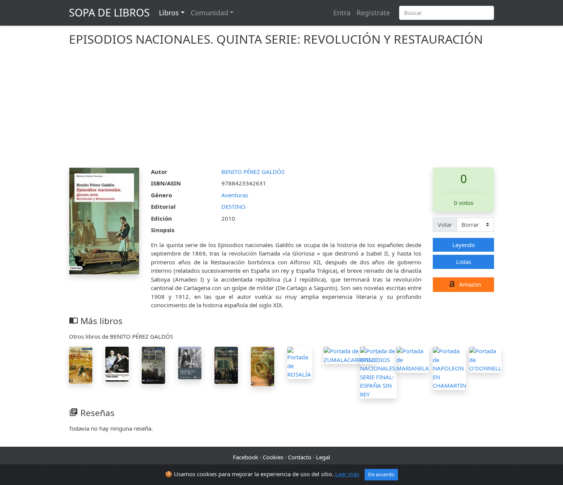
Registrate (373, 12)
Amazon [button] (469, 284)
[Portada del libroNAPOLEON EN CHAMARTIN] (449, 367)
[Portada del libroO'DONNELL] (485, 359)
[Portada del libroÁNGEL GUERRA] (189, 362)
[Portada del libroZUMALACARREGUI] (349, 355)
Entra (341, 12)
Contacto (299, 457)
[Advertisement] (281, 110)
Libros (169, 12)
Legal (323, 457)
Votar (445, 224)
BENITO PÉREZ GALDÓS (253, 171)
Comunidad (209, 12)
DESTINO (233, 206)
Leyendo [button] (463, 245)
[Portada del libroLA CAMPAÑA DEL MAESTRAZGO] (80, 364)
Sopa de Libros (109, 12)
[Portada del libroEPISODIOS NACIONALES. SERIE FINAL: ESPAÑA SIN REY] (378, 372)
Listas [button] (463, 261)
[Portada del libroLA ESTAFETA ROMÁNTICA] (226, 364)
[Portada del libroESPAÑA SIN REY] (153, 364)
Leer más (347, 474)
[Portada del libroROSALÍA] (299, 362)
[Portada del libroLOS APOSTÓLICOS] (262, 365)
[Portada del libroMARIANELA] (412, 359)
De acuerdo (381, 474)
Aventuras (234, 195)
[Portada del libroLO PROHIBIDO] (117, 363)
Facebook (245, 457)
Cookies (273, 457)
